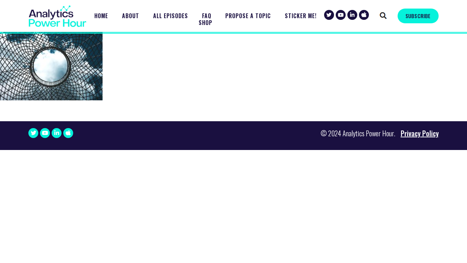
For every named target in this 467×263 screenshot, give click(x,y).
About (130, 15)
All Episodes (170, 15)
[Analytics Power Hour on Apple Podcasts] (364, 15)
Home (101, 15)
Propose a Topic (248, 15)
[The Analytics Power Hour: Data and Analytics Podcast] (57, 16)
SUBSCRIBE (417, 16)
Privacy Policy (420, 133)
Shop (205, 22)
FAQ (206, 15)
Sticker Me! (301, 15)
